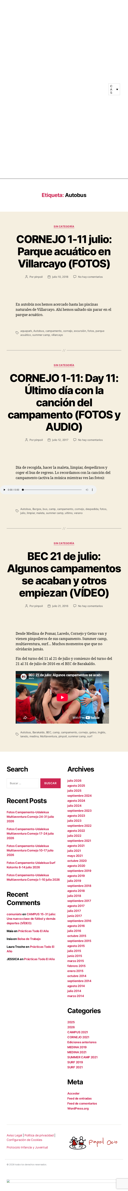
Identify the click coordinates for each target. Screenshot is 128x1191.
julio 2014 (74, 991)
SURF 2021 (75, 1067)
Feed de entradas (79, 1098)
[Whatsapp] (99, 90)
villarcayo (57, 335)
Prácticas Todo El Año (33, 931)
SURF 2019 (75, 1062)
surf (89, 736)
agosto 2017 (76, 906)
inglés (101, 732)
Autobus (38, 331)
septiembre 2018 (79, 886)
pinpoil (38, 276)
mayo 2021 (75, 855)
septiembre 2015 (79, 941)
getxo (92, 732)
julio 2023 (74, 820)
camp (52, 509)
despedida (92, 509)
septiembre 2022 (79, 825)
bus (45, 509)
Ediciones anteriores (81, 1042)
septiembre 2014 (79, 981)
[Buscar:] (22, 784)
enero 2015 (75, 971)
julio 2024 (74, 805)
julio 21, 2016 (60, 606)
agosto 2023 (76, 815)
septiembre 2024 (79, 795)
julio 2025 (74, 790)
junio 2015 (74, 956)
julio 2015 (74, 951)
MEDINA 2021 (76, 1052)
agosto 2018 (76, 891)
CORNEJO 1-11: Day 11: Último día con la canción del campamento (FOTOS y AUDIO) (64, 402)
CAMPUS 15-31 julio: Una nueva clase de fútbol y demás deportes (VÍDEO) (31, 918)
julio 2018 (74, 896)
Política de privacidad (39, 1135)
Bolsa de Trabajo (29, 939)
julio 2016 (74, 931)
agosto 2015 (76, 946)
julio (23, 513)
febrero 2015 (76, 966)
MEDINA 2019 (77, 1047)
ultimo (68, 513)
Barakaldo (38, 732)
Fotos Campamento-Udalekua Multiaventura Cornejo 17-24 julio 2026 (30, 833)
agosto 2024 (76, 800)
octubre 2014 (76, 976)
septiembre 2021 (79, 840)
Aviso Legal (14, 1135)
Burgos (36, 509)
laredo (24, 736)
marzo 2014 (75, 996)
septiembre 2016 (79, 921)
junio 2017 (74, 916)
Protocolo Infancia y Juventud (27, 1147)
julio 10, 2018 (60, 276)
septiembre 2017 (79, 901)
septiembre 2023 (79, 810)
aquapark (26, 331)
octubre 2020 (77, 860)
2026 (71, 1027)
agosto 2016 (76, 926)
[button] (64, 89)
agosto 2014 (76, 986)
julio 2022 (74, 835)
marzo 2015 (75, 961)
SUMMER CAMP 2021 (82, 1057)
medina (34, 736)
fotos (91, 331)
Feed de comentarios (82, 1103)
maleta (40, 513)
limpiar (31, 513)
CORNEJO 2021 (78, 1037)
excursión (80, 331)
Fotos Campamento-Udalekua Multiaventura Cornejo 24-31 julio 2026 (30, 816)
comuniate (14, 914)
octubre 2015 (76, 936)
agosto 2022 (76, 830)
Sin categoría (64, 226)
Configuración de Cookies (24, 1140)
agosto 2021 (76, 845)
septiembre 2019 (79, 871)
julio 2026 (74, 780)
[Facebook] (102, 87)
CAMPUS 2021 (77, 1032)
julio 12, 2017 (60, 440)
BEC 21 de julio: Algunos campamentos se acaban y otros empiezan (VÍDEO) (64, 574)
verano (78, 513)
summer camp (41, 335)
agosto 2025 (76, 785)
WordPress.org (78, 1108)
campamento (54, 331)
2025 (71, 1022)
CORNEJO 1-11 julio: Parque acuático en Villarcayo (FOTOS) (64, 251)
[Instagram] (96, 87)
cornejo (67, 331)
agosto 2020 (76, 866)
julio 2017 (74, 911)
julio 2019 (74, 881)
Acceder (73, 1093)
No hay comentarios (90, 276)
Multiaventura (48, 736)
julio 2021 (74, 850)
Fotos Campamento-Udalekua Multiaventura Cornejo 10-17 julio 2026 (30, 850)
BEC (48, 732)
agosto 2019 (76, 876)
